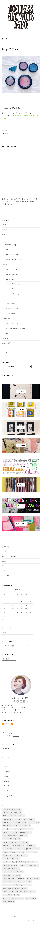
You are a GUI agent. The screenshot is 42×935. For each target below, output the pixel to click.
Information (31, 845)
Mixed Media (7, 318)
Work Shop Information (9, 556)
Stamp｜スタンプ (24, 882)
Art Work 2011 (10, 279)
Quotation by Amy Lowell (11, 868)
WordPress (15, 920)
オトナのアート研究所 (11, 895)
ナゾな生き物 (10, 313)
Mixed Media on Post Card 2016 (15, 328)
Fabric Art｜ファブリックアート (13, 845)
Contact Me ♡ (6, 343)
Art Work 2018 (20, 822)
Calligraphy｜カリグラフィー (22, 829)
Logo (24, 855)
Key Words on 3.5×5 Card (14, 259)
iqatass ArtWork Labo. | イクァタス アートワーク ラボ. (20, 852)
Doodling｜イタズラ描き (11, 839)
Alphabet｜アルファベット (12, 812)
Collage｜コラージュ (10, 832)
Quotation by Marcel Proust (11, 875)
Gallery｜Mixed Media (11, 323)
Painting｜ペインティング (29, 865)
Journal (4, 348)
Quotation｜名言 (33, 878)
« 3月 (3, 619)
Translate (16, 736)
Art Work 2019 (34, 822)
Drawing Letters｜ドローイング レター (15, 842)
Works (4, 561)
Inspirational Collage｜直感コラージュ (26, 849)
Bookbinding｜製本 (23, 826)
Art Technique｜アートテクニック (14, 819)
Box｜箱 (6, 829)
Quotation (6, 333)
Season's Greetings (9, 882)
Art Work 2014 (10, 289)
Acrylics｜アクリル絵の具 (12, 809)
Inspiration (7, 849)
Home (4, 551)
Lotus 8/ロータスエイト (11, 859)
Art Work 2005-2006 (12, 274)
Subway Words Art (8, 796)
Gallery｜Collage (10, 304)
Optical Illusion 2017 (12, 254)
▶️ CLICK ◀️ (7, 724)
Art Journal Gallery (10, 245)
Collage (5, 299)
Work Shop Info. (7, 230)
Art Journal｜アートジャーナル (13, 816)
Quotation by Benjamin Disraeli (13, 872)
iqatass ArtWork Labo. (23, 917)
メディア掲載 (31, 898)
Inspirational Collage (12, 308)
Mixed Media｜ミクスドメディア (14, 862)
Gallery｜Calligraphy (11, 269)
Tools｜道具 (8, 888)
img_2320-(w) (6, 133)
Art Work (5, 235)
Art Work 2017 (8, 822)
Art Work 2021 (8, 826)
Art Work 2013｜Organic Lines (15, 284)
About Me (5, 338)
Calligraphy (6, 264)
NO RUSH (9, 249)
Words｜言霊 (8, 891)
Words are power (21, 888)
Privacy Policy (6, 576)
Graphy (25, 920)
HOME (4, 225)
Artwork (4, 766)
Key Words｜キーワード (11, 855)
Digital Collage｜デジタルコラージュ (15, 835)
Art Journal (6, 240)
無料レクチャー (8, 901)
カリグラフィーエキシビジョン (13, 898)
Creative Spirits (25, 832)
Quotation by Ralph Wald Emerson (13, 878)
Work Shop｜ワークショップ (25, 891)
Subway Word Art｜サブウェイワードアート (17, 885)
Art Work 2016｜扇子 (12, 294)
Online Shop (5, 353)
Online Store (32, 862)
